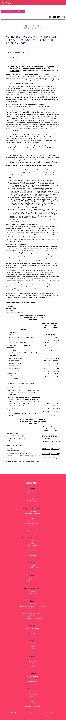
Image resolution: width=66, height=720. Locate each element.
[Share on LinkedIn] (58, 17)
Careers (32, 666)
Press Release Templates (32, 628)
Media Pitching (33, 518)
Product (32, 644)
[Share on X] (54, 17)
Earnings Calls (32, 548)
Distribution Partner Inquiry (32, 706)
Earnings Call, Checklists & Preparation (32, 613)
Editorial (32, 701)
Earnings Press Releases (32, 550)
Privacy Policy (50, 712)
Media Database (32, 516)
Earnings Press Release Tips (32, 616)
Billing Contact (32, 703)
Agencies (32, 496)
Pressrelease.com (32, 681)
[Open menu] (63, 3)
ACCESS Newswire (32, 676)
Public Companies (32, 491)
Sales (32, 696)
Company (32, 648)
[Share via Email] (63, 17)
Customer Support (32, 699)
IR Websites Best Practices (32, 611)
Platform (32, 646)
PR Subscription (32, 578)
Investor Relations (32, 663)
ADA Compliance (32, 545)
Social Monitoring (32, 525)
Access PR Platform (32, 511)
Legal (32, 498)
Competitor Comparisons (32, 608)
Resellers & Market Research (32, 501)
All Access (32, 565)
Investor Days (32, 552)
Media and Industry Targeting (32, 523)
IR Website (32, 543)
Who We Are (32, 659)
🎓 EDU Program (32, 633)
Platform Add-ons (32, 593)
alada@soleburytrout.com (15, 312)
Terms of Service (41, 712)
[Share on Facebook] (50, 17)
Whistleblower (32, 555)
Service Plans (32, 591)
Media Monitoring (32, 520)
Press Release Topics (32, 604)
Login (32, 691)
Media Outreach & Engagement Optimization (32, 606)
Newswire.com (32, 679)
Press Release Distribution (32, 513)
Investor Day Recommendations (32, 618)
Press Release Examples (32, 631)
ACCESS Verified (32, 530)
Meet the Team (32, 661)
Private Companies (32, 493)
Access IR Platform (32, 540)
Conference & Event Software (32, 568)
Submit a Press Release (32, 580)
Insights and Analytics (32, 528)
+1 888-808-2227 (32, 694)
